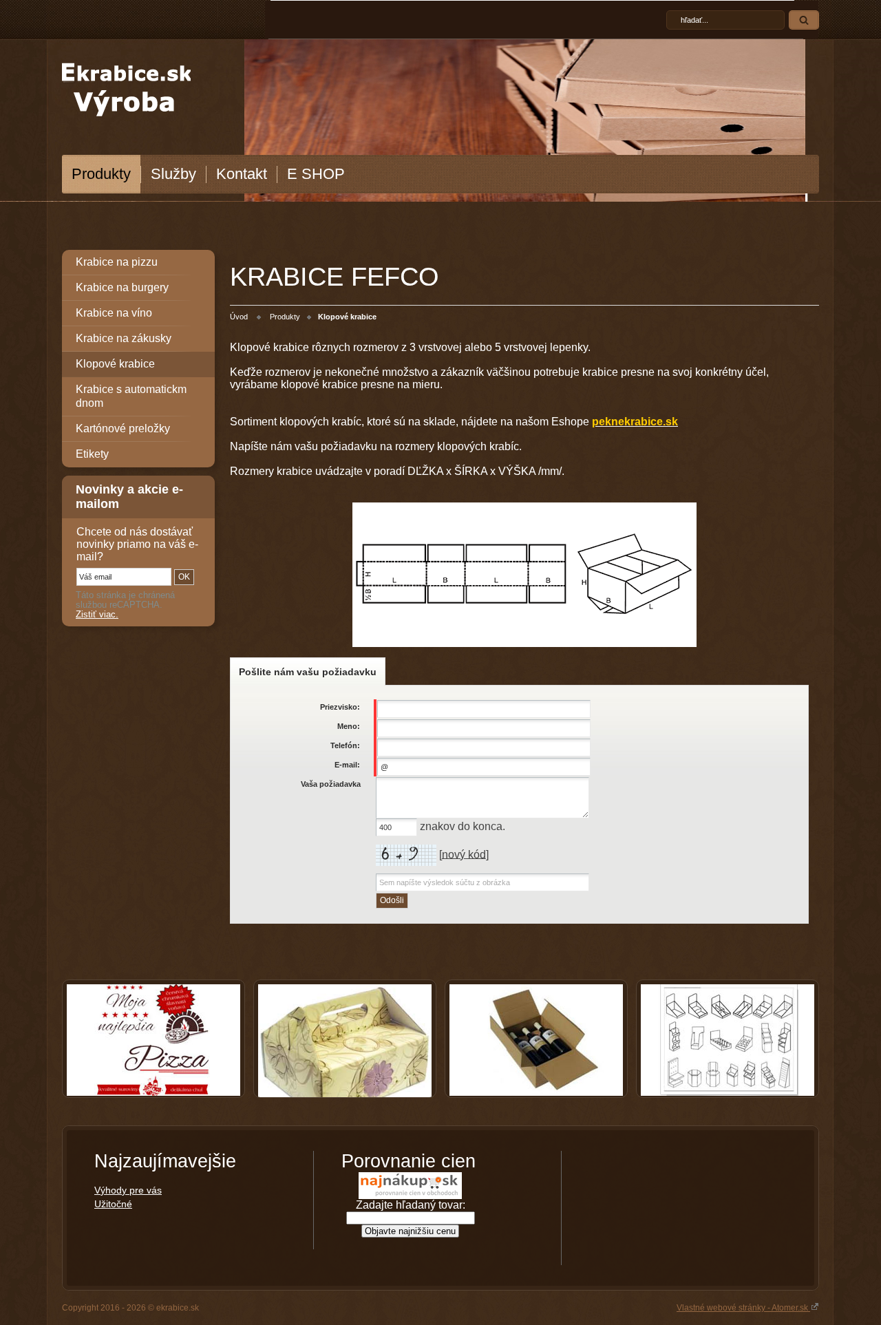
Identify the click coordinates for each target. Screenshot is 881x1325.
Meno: (348, 726)
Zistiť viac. (97, 614)
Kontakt (241, 173)
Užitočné (113, 1203)
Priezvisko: (340, 707)
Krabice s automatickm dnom (131, 396)
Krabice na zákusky (123, 338)
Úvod (239, 316)
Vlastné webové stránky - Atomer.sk (743, 1308)
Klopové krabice (115, 364)
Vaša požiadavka (331, 784)
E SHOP (316, 173)
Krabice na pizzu (117, 262)
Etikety (92, 454)
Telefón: (345, 745)
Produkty (101, 173)
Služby (173, 173)
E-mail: (347, 765)
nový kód (464, 854)
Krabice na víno (114, 313)
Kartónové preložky (123, 428)
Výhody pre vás (128, 1190)
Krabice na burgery (122, 287)
